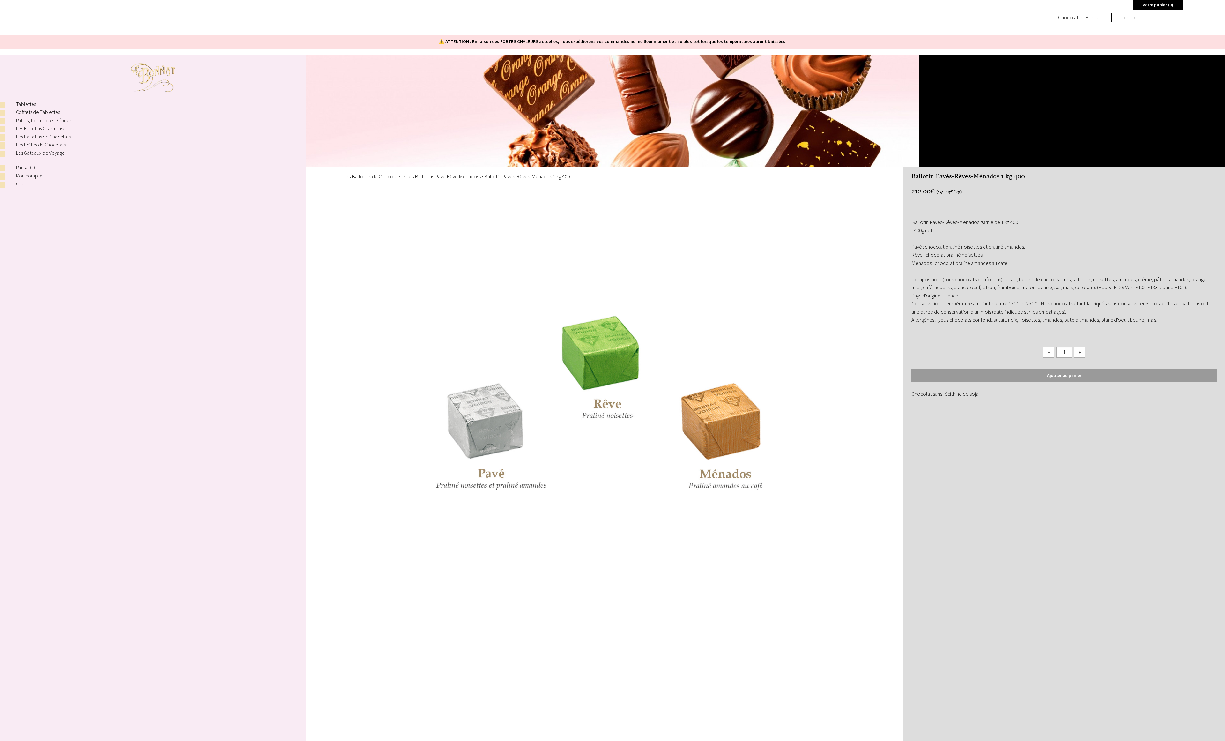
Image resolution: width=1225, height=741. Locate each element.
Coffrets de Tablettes (38, 112)
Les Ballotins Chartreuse (41, 128)
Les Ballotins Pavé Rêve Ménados (442, 176)
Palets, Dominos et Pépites (43, 120)
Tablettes (26, 104)
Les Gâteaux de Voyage (40, 153)
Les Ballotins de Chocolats (43, 136)
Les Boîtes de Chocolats (41, 144)
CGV (20, 184)
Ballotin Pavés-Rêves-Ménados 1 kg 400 (527, 176)
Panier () (25, 167)
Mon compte (29, 175)
